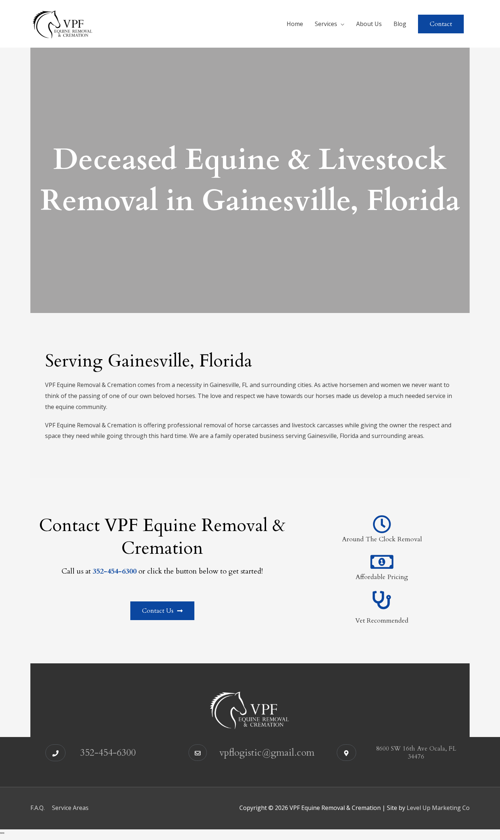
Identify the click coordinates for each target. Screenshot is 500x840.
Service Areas (70, 808)
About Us (369, 24)
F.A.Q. (37, 808)
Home (295, 24)
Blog (399, 24)
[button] (441, 24)
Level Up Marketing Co (438, 808)
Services (326, 24)
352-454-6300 (108, 752)
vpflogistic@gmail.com (266, 752)
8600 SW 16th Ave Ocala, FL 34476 (416, 752)
